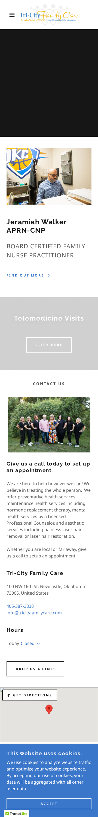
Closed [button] (28, 643)
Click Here (49, 344)
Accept (49, 804)
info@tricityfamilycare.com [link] (34, 613)
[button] (8, 14)
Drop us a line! (35, 669)
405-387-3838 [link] (20, 606)
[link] (49, 14)
